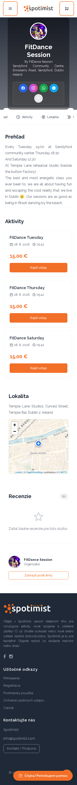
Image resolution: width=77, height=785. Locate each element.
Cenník (8, 708)
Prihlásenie (11, 678)
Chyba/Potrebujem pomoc (46, 776)
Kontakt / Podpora (21, 748)
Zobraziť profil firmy (38, 575)
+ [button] (14, 425)
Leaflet (18, 472)
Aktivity (27, 117)
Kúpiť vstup (38, 267)
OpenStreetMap (34, 472)
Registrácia (11, 685)
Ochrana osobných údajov (23, 700)
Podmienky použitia (18, 693)
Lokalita (53, 117)
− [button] (14, 431)
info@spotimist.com (19, 738)
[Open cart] (67, 8)
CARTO (63, 472)
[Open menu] (10, 8)
